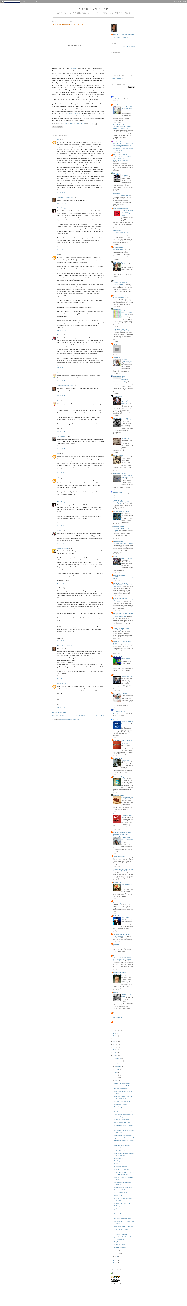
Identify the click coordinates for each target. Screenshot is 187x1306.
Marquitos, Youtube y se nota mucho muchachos (127, 379)
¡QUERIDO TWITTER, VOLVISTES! (119, 712)
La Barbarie (117, 230)
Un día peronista (118, 455)
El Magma (116, 281)
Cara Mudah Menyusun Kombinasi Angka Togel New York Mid (122, 127)
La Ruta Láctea (118, 916)
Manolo (115, 993)
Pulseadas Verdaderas (127, 420)
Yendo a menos (117, 262)
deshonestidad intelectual (120, 208)
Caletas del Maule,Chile (124, 742)
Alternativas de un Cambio (121, 511)
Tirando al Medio (118, 247)
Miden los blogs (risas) (121, 1229)
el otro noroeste (118, 1022)
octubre (117, 1064)
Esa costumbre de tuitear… (120, 494)
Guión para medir (119, 1158)
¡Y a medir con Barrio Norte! (122, 1203)
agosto (117, 1069)
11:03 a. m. (61, 330)
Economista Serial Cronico (121, 296)
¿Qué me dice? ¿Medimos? (122, 1169)
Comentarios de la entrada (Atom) (70, 719)
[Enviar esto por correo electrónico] (53, 127)
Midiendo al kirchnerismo (122, 1119)
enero (116, 1256)
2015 (114, 1036)
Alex (58, 139)
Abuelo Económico (63, 548)
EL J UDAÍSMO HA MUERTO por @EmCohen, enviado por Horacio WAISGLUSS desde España (123, 158)
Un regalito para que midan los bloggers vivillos (123, 1097)
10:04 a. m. (61, 192)
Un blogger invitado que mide (123, 1206)
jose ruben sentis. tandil (120, 105)
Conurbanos (117, 309)
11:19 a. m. (61, 368)
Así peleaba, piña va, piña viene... (126, 476)
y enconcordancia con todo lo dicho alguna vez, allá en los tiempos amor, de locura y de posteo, (122, 959)
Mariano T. (60, 335)
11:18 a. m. (61, 707)
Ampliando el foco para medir (123, 1135)
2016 (114, 1033)
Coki (58, 373)
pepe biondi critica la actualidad (123, 869)
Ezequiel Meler (117, 492)
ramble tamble (117, 142)
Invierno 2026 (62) (118, 98)
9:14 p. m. (60, 641)
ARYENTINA (117, 357)
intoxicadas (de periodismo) (121, 934)
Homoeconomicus (118, 1013)
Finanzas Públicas (118, 542)
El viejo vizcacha (118, 675)
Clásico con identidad (127, 558)
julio (116, 1072)
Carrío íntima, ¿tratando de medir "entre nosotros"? (124, 1154)
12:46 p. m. (61, 431)
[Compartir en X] (57, 127)
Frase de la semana (118, 936)
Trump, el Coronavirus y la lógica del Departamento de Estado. (127, 212)
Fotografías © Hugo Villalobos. (122, 740)
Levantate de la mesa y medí (122, 1122)
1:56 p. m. (60, 526)
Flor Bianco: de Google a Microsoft (126, 360)
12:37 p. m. (61, 381)
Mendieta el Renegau (119, 474)
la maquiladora (118, 901)
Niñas (115, 956)
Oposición (84, 129)
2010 (114, 1050)
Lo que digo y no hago (120, 583)
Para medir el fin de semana (122, 1190)
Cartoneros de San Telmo (121, 418)
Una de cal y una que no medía (123, 1112)
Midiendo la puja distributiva (123, 1187)
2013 (114, 1041)
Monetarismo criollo (118, 297)
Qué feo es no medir (120, 1164)
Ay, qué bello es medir (120, 1193)
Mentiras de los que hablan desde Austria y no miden (124, 1233)
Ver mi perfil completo (119, 37)
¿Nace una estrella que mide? (122, 1219)
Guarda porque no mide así (122, 1083)
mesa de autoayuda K (119, 437)
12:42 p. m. (61, 396)
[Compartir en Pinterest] (61, 127)
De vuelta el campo (118, 249)
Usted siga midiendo (120, 1161)
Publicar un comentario (59, 712)
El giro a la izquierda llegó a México (122, 331)
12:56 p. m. (61, 449)
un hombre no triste (119, 376)
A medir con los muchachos (122, 1086)
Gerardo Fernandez (119, 125)
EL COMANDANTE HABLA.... (127, 995)
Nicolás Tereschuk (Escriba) (65, 197)
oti (58, 255)
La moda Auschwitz (126, 976)
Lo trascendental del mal (119, 616)
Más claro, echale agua (127, 676)
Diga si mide (118, 1195)
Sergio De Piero (61, 436)
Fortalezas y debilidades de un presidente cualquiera (120, 283)
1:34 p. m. (60, 473)
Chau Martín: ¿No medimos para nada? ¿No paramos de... (123, 1116)
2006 (114, 1263)
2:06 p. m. (60, 543)
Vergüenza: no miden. (120, 1242)
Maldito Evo (116, 645)
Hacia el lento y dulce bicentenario (119, 973)
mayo (116, 1078)
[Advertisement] (93, 1301)
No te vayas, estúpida (119, 710)
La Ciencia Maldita (119, 575)
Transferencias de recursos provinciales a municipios (127, 312)
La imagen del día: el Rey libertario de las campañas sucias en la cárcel (127, 109)
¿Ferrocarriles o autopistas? (120, 858)
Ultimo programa (117, 946)
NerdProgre (116, 193)
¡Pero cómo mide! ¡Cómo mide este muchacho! (123, 1238)
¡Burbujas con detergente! (121, 628)
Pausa (115, 556)
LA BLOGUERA (118, 944)
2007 (114, 1260)
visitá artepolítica (117, 78)
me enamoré (74, 68)
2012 (114, 1044)
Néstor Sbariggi (61, 208)
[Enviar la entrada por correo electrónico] (95, 123)
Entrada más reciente (58, 715)
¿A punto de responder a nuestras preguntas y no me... (124, 1142)
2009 (114, 1053)
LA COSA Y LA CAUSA (120, 155)
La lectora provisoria (119, 97)
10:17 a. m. (61, 203)
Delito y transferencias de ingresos (127, 722)
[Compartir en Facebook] (59, 127)
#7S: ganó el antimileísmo (124, 176)
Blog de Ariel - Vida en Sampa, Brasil (122, 642)
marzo (117, 1251)
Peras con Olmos (126, 457)
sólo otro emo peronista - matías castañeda (123, 614)
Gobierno (68, 129)
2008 (114, 1055)
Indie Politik (117, 173)
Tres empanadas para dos (121, 777)
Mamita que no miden (120, 1104)
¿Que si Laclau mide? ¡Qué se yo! (124, 1138)
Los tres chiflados (118, 814)
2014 (114, 1039)
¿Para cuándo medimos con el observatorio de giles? (123, 1146)
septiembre (118, 1066)
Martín (115, 344)
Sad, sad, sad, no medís (121, 1089)
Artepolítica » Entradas (120, 329)
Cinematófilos (117, 396)
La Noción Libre (62, 683)
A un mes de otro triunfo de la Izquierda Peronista (127, 839)
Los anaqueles (117, 1017)
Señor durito (117, 882)
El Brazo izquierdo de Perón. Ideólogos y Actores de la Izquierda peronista (122, 834)
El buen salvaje (117, 758)
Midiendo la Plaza (119, 1245)
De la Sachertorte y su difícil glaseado (127, 798)
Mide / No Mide (93, 9)
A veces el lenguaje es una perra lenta (122, 903)
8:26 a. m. (61, 679)
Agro (62, 129)
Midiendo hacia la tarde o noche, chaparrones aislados (124, 1173)
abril (116, 1080)
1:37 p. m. (60, 497)
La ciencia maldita (119, 526)
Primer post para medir (120, 1247)
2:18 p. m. (60, 583)
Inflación (76, 129)
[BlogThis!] (55, 127)
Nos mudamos (125, 438)
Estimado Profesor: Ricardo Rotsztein (123, 543)
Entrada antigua (99, 715)
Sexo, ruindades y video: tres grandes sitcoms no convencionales (126, 400)
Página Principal (80, 715)
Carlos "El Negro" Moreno (120, 630)
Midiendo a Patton (119, 1150)
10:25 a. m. (61, 250)
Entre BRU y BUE (118, 795)
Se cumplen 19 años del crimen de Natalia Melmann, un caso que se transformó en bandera (122, 234)
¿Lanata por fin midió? (120, 1167)
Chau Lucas (124, 264)
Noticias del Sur (118, 500)
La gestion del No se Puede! (120, 871)
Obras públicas (125, 760)
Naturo (123, 778)
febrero (117, 1254)
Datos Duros (117, 720)
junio (116, 1075)
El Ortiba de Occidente (120, 693)
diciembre (118, 1058)
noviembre (118, 1061)
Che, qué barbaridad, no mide (122, 1101)
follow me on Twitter (129, 46)
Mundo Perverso (118, 656)
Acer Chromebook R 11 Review (121, 195)
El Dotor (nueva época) (120, 598)
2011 (114, 1047)
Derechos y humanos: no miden (123, 1226)
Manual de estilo (125, 658)
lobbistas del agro (74, 113)
